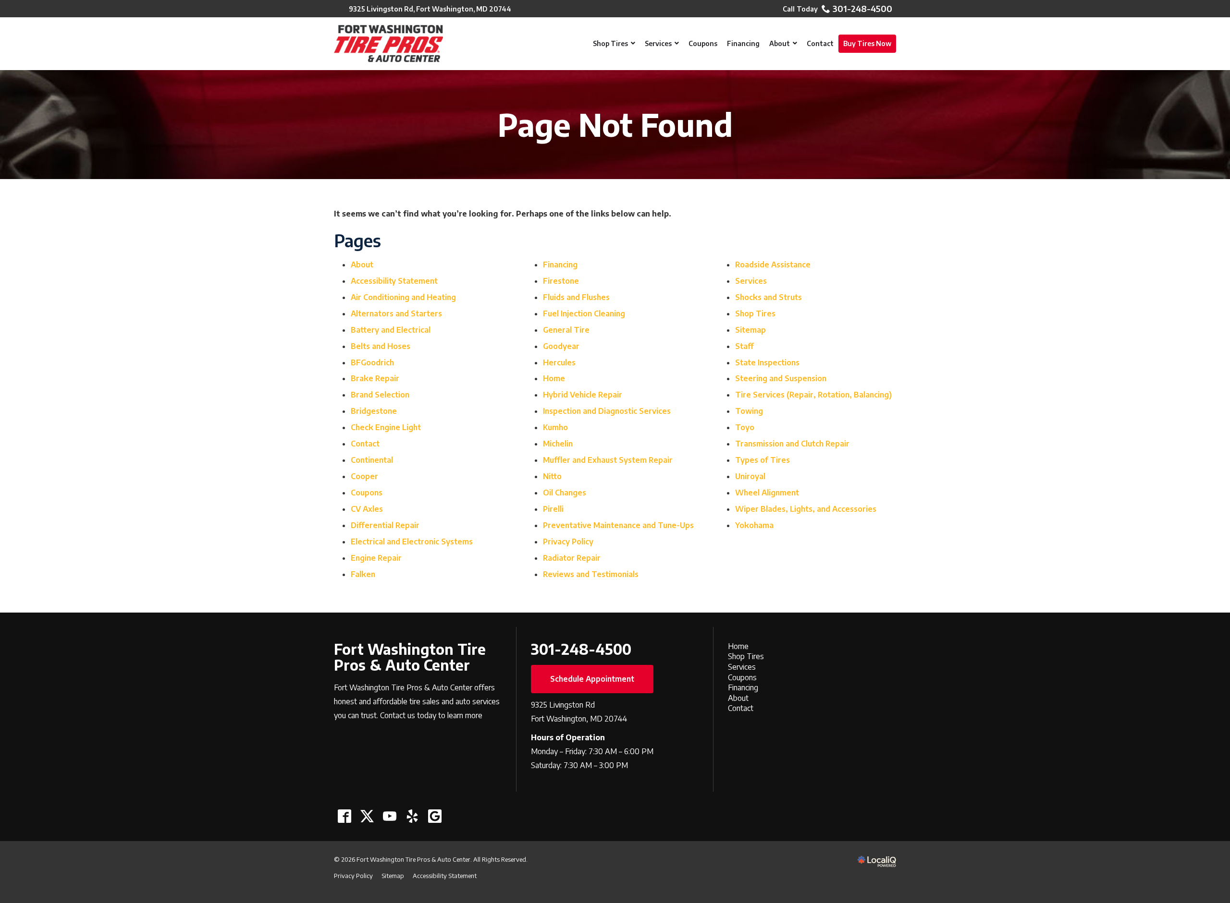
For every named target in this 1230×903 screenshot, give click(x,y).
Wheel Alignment (767, 492)
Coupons (366, 492)
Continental (372, 460)
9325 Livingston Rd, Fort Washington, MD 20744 (430, 9)
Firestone (561, 281)
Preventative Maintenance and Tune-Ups (618, 525)
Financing (560, 264)
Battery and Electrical (390, 330)
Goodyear (561, 346)
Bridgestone (374, 411)
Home (554, 378)
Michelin (558, 443)
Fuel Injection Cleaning (584, 313)
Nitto (552, 476)
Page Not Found (615, 124)
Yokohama (754, 525)
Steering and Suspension (780, 378)
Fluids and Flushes (576, 297)
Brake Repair (375, 378)
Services (751, 281)
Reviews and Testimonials (591, 574)
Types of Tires (762, 460)
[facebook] (344, 816)
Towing (749, 411)
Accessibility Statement (394, 281)
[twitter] (367, 816)
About (362, 264)
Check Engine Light (386, 427)
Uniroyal (750, 476)
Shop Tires (755, 313)
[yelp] (412, 816)
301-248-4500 (862, 8)
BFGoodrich (372, 362)
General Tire (566, 330)
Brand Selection (380, 394)
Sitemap (750, 330)
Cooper (364, 476)
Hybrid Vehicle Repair (582, 394)
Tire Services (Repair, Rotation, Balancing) (813, 394)
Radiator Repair (572, 558)
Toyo (744, 427)
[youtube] (389, 816)
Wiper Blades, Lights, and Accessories (805, 509)
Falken (363, 574)
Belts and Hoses (380, 346)
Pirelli (553, 509)
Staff (744, 346)
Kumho (555, 427)
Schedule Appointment (592, 679)
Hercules (559, 362)
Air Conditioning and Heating (403, 297)
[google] (434, 816)
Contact (365, 443)
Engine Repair (376, 558)
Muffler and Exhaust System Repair (608, 460)
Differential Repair (385, 525)
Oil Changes (564, 492)
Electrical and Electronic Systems (412, 541)
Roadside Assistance (773, 264)
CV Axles (367, 509)
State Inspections (767, 362)
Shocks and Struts (768, 297)
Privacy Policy (568, 541)
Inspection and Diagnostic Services (607, 411)
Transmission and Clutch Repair (792, 443)
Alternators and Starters (396, 313)
